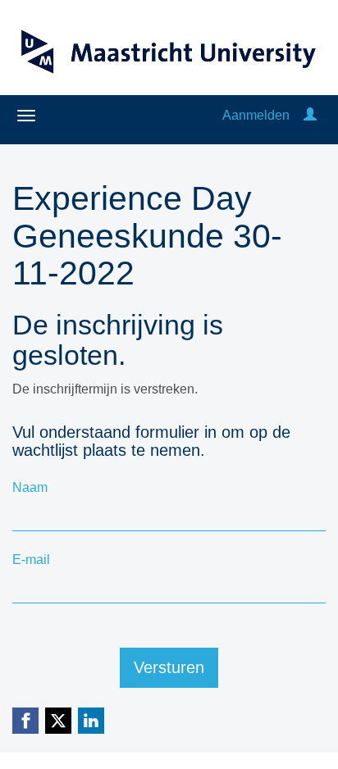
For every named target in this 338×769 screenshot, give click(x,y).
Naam (30, 487)
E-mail (31, 560)
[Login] (310, 115)
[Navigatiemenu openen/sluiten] (26, 116)
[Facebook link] (25, 721)
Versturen (169, 667)
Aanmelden (256, 115)
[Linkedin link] (91, 721)
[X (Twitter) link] (58, 721)
